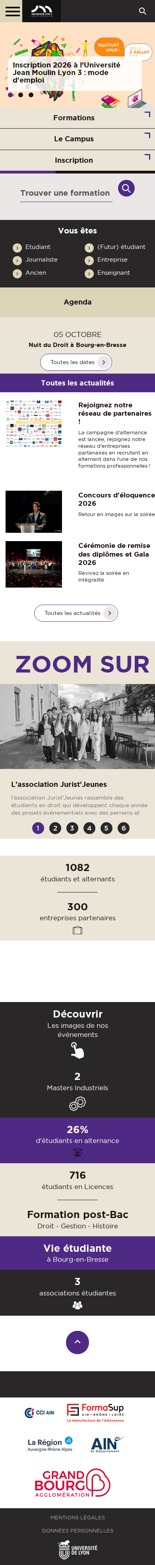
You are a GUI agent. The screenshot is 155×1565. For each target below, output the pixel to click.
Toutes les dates (72, 362)
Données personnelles (77, 1530)
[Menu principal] (11, 11)
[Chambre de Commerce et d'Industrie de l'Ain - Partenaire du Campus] (39, 1413)
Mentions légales (77, 1517)
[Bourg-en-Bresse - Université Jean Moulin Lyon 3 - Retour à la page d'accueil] (41, 11)
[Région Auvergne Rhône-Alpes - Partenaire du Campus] (50, 1444)
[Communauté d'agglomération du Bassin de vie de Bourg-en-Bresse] (72, 1484)
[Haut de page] (77, 1342)
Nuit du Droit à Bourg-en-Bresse (77, 344)
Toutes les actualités (73, 613)
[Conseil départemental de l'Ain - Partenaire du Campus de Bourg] (108, 1444)
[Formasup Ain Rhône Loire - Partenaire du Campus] (95, 1413)
